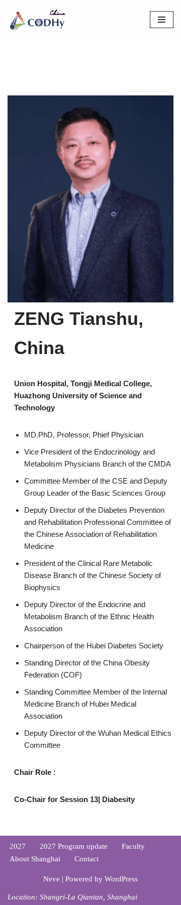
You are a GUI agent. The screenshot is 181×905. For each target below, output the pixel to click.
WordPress (121, 879)
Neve (51, 879)
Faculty (133, 846)
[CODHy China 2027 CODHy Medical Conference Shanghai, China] (38, 19)
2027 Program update (74, 846)
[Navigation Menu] (161, 19)
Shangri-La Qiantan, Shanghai (88, 897)
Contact (86, 859)
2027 (18, 846)
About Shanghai (35, 859)
